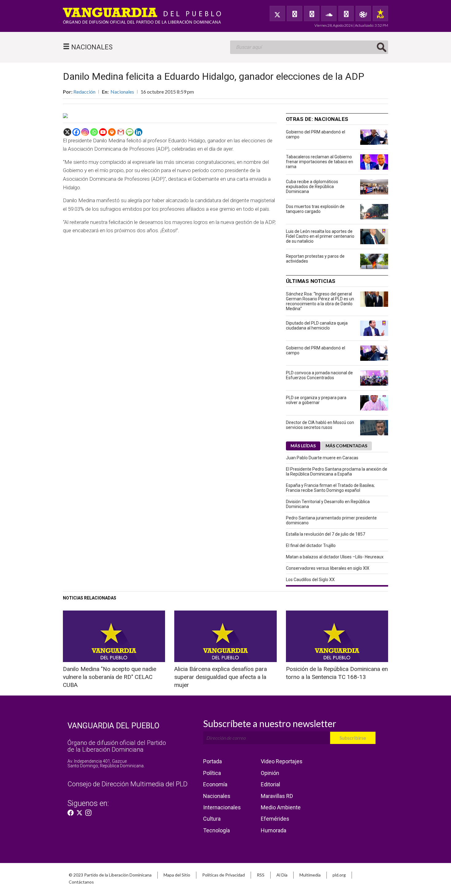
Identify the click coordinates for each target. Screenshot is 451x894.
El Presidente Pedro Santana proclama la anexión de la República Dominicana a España (336, 471)
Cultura (212, 818)
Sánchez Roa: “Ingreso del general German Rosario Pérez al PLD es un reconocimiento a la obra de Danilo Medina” (320, 301)
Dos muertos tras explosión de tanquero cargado (315, 209)
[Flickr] (346, 13)
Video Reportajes (282, 761)
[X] (67, 132)
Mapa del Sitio (177, 874)
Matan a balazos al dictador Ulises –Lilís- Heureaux (335, 556)
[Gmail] (121, 132)
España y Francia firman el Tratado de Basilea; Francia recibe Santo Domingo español (330, 488)
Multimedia (310, 874)
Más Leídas (303, 445)
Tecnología (216, 830)
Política (212, 773)
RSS (260, 874)
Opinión (270, 773)
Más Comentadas (346, 445)
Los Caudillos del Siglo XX (310, 579)
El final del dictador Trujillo (311, 545)
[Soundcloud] (329, 13)
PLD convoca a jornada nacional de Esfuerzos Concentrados (319, 375)
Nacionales (122, 91)
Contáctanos (81, 881)
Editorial (270, 784)
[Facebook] (294, 13)
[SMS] (129, 132)
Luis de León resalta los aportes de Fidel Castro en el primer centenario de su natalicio (320, 236)
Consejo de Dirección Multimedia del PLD (127, 784)
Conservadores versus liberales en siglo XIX (327, 568)
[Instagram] (85, 132)
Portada (212, 761)
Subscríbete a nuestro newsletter (269, 723)
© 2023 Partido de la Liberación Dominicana (110, 874)
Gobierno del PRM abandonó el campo (315, 134)
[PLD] (380, 13)
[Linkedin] (138, 132)
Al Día (281, 874)
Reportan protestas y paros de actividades (315, 259)
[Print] (112, 132)
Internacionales (222, 807)
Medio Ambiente (281, 807)
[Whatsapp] (94, 132)
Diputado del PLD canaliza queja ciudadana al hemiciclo (317, 325)
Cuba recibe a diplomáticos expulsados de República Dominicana (312, 186)
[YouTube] (311, 13)
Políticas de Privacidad (223, 874)
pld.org (339, 874)
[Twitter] (277, 13)
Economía (215, 784)
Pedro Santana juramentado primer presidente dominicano (331, 520)
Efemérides (275, 818)
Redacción (84, 91)
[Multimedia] (363, 13)
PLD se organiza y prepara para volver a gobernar (316, 400)
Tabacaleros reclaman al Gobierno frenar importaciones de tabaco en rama (319, 161)
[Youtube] (103, 132)
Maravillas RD (277, 796)
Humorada (273, 830)
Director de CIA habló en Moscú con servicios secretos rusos (320, 425)
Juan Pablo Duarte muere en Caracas (322, 457)
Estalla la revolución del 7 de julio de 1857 (325, 534)
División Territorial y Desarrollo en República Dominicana (328, 504)
